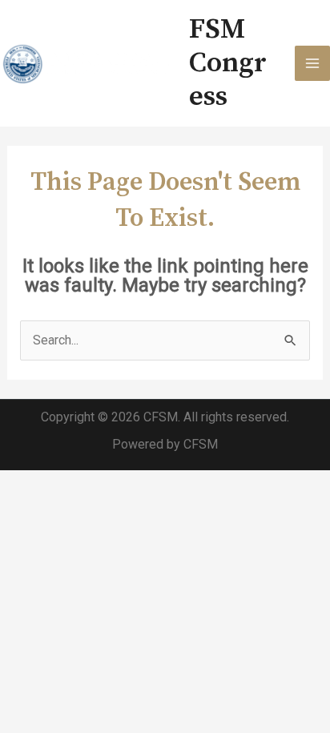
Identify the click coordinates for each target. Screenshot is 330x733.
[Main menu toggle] (312, 63)
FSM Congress (228, 63)
